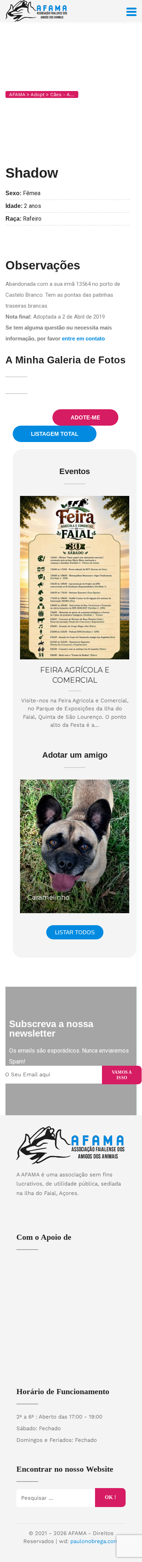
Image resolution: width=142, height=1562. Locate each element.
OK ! (110, 1497)
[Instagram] (78, 1206)
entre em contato (83, 338)
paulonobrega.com (94, 1541)
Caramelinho (48, 898)
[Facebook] (64, 1206)
